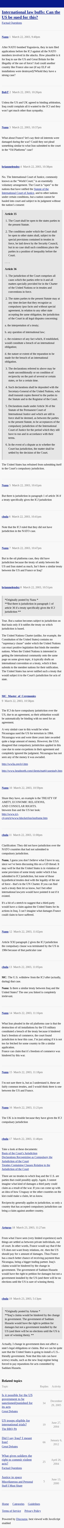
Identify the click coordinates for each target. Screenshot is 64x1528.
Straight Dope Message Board (19, 3)
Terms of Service (11, 1510)
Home (5, 1503)
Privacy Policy (33, 1510)
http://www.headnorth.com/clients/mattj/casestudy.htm (32, 770)
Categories (18, 1503)
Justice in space (12, 1477)
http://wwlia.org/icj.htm (15, 764)
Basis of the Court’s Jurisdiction (19, 1153)
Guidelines (34, 1503)
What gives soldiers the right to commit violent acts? (17, 1459)
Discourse (21, 1519)
